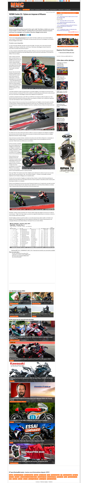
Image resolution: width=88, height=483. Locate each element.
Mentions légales (44, 481)
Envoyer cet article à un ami (26, 35)
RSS (66, 1)
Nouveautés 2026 (14, 303)
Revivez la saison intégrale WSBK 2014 (20, 255)
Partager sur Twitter (28, 35)
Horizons (11, 477)
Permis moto (60, 477)
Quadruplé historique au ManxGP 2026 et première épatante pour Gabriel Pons (67, 26)
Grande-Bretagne (67, 475)
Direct (69, 1)
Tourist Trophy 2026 (14, 340)
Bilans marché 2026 (18, 475)
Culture (12, 422)
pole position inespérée (20, 37)
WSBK (14, 35)
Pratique (12, 381)
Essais (11, 442)
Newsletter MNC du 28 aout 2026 (67, 20)
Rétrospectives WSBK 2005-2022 (66, 52)
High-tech (75, 475)
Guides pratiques (14, 463)
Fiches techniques (55, 475)
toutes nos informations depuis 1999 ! (37, 472)
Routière (20, 479)
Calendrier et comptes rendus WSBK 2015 (21, 254)
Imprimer (24, 35)
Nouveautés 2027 (51, 477)
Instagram (63, 1)
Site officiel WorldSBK (17, 257)
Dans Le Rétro (42, 475)
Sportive (25, 479)
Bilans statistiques (28, 475)
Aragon (11, 360)
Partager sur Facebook (30, 35)
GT (61, 475)
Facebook (60, 1)
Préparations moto (72, 477)
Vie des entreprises (51, 479)
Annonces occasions (39, 0)
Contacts (38, 481)
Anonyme (26, 1)
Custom (34, 316)
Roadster (15, 479)
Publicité (50, 481)
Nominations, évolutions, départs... (18, 401)
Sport (10, 35)
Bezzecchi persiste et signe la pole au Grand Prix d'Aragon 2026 (67, 17)
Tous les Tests (42, 479)
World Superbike (67, 50)
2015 (17, 35)
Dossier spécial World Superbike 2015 (20, 253)
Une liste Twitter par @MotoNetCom (65, 56)
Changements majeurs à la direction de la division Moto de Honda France (67, 30)
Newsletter (30, 0)
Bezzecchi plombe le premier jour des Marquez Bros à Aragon (66, 23)
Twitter (62, 1)
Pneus (65, 477)
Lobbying (17, 477)
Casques (36, 475)
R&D (10, 479)
